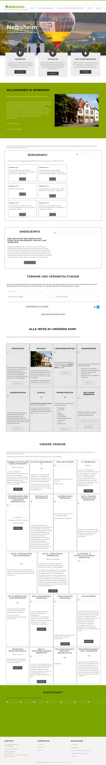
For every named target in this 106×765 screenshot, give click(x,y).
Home (32, 8)
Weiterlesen (20, 72)
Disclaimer (40, 750)
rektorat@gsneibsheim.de (40, 413)
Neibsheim (75, 756)
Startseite (74, 744)
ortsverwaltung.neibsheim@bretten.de (41, 384)
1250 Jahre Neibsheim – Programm (81, 750)
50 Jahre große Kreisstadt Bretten (70, 8)
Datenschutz (41, 747)
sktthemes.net (66, 762)
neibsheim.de (11, 756)
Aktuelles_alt (75, 747)
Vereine (98, 8)
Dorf (89, 8)
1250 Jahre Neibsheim (46, 8)
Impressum (41, 744)
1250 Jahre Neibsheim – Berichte (80, 753)
